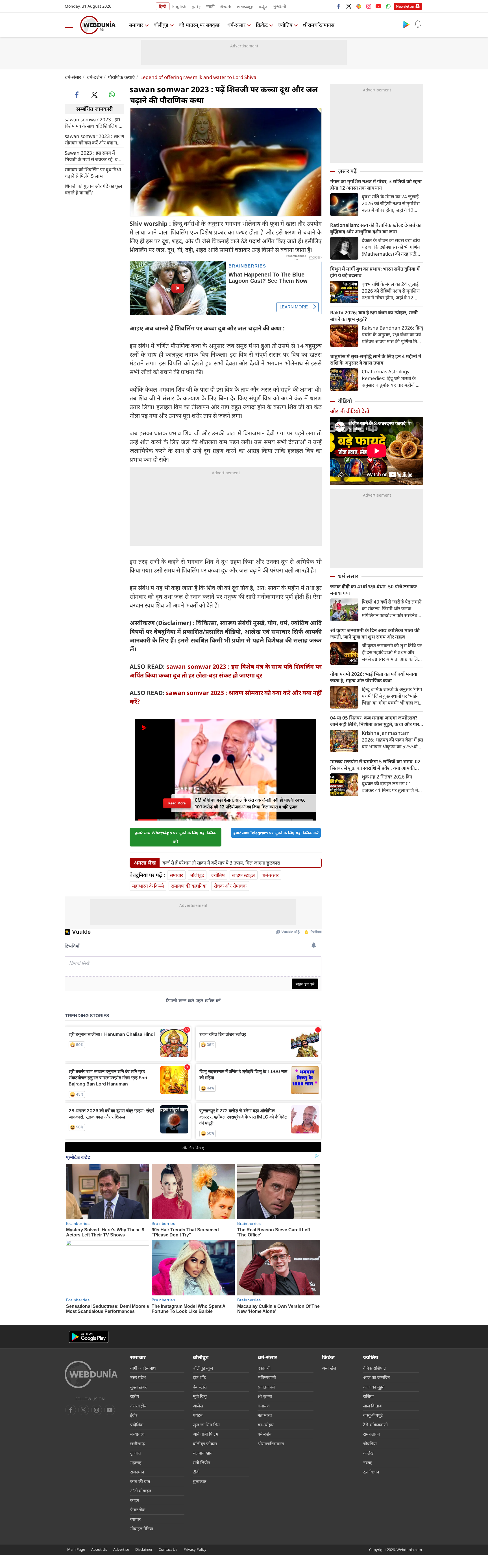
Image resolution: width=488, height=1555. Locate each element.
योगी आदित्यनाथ (143, 1368)
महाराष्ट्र (135, 1462)
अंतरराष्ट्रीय (138, 1406)
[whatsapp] (112, 94)
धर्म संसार (348, 576)
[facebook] (339, 6)
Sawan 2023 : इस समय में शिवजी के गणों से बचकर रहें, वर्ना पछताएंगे (93, 155)
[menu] (70, 24)
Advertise (121, 1549)
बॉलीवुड (161, 24)
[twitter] (349, 6)
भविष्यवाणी (267, 1377)
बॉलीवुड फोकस (205, 1443)
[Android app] (88, 1337)
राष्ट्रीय (134, 1396)
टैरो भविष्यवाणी (375, 1424)
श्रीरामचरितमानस (318, 24)
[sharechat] (358, 6)
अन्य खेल (329, 1368)
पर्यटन (197, 1415)
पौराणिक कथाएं (121, 77)
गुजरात (135, 1453)
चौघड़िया (370, 1443)
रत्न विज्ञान (371, 1472)
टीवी (196, 1472)
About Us (99, 1549)
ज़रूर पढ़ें (347, 171)
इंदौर (133, 1415)
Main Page (76, 1549)
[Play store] (406, 24)
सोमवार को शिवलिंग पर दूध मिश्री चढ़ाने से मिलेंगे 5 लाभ (93, 172)
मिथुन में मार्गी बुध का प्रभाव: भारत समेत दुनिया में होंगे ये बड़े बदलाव (375, 272)
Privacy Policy (195, 1549)
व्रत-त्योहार (266, 1424)
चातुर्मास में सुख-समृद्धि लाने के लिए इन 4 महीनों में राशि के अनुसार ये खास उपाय (375, 359)
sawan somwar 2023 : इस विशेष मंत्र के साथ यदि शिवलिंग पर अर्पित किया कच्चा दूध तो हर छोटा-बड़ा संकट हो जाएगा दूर (94, 122)
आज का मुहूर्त (374, 1387)
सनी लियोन (201, 1462)
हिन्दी (162, 6)
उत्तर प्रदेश (138, 1377)
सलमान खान (202, 1453)
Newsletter (405, 6)
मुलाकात (199, 1481)
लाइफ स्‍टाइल (243, 875)
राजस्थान (137, 1472)
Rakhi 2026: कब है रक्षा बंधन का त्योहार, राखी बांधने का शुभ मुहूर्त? (374, 315)
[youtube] (378, 6)
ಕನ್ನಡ (263, 6)
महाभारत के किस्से (148, 886)
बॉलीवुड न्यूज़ (203, 1368)
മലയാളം (245, 6)
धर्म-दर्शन (94, 77)
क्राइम (134, 1500)
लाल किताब (372, 1406)
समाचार (136, 24)
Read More (177, 803)
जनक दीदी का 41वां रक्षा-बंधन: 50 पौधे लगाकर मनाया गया (373, 589)
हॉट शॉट (199, 1377)
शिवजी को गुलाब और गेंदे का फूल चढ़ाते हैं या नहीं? (93, 189)
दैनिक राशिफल (374, 1368)
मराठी (210, 6)
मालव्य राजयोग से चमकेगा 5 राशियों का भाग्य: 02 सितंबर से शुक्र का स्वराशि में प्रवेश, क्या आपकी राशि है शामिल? (375, 764)
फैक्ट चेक (137, 1509)
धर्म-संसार (236, 24)
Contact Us (168, 1549)
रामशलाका (371, 1434)
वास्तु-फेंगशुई (373, 1415)
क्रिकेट (262, 24)
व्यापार (135, 1519)
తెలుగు (225, 6)
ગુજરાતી (279, 6)
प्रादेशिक (136, 1424)
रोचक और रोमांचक (230, 886)
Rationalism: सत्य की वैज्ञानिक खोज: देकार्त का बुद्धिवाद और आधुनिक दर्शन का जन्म (376, 228)
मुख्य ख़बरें (138, 1387)
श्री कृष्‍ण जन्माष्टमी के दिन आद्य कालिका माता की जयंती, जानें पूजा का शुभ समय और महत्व (375, 633)
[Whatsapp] (388, 6)
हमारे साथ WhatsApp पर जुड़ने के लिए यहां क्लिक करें (175, 837)
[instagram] (368, 6)
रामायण (264, 1406)
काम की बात (140, 1481)
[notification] (417, 24)
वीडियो (345, 401)
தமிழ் (196, 6)
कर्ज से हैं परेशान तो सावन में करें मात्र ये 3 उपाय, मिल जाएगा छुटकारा (221, 863)
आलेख (198, 1406)
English (179, 6)
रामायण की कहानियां (188, 886)
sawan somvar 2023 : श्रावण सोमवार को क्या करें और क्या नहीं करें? (94, 139)
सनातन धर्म (266, 1387)
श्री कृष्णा (265, 1396)
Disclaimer (143, 1549)
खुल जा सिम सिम (206, 1424)
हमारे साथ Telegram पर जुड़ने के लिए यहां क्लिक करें (276, 832)
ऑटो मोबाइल (140, 1490)
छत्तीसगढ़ (137, 1443)
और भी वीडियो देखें (349, 411)
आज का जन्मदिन (376, 1377)
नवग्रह (367, 1462)
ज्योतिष (285, 24)
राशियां (368, 1396)
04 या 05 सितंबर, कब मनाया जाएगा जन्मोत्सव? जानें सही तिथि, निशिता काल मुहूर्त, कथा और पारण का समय (376, 720)
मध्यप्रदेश (137, 1434)
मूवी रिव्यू (200, 1396)
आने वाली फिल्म (205, 1434)
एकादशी (264, 1368)
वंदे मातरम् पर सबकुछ (199, 24)
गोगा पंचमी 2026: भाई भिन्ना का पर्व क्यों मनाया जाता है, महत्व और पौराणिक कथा (373, 677)
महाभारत (265, 1415)
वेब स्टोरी (200, 1387)
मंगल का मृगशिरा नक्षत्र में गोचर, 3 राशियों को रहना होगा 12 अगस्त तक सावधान (376, 184)
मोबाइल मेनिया (141, 1528)
